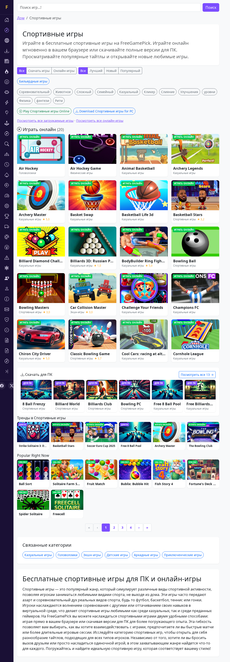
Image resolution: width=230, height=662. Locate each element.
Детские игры (117, 555)
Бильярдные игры (33, 81)
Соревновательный (34, 92)
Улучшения (189, 92)
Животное (63, 92)
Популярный (130, 71)
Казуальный (128, 92)
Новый (111, 71)
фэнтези (42, 100)
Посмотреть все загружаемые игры (45, 120)
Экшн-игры (92, 555)
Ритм (59, 100)
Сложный (84, 92)
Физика (25, 100)
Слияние (168, 92)
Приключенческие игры (183, 555)
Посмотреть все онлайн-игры (99, 120)
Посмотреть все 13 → (197, 374)
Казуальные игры (38, 555)
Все (21, 71)
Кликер (149, 92)
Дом (20, 18)
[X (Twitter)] (11, 385)
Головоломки (67, 555)
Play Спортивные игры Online (45, 111)
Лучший (96, 71)
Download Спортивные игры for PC (105, 111)
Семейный (105, 92)
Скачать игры (39, 71)
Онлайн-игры (64, 71)
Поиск (211, 7)
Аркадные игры (146, 555)
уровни (209, 92)
